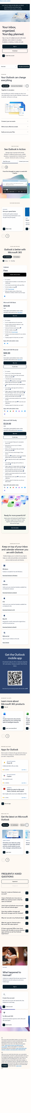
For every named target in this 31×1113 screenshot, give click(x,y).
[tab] (5, 85)
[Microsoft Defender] (25, 411)
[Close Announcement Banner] (27, 5)
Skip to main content (5, 1)
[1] (2, 1037)
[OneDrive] (7, 343)
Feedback (4, 1065)
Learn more (18, 1066)
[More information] (20, 327)
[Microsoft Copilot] (4, 411)
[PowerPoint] (13, 411)
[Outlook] (4, 343)
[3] (2, 1068)
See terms (20, 312)
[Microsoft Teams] (4, 414)
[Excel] (10, 411)
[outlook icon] (4, 296)
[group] (12, 219)
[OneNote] (19, 411)
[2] (2, 1052)
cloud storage (11, 289)
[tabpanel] (14, 112)
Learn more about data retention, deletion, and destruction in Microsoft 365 (13, 1049)
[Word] (7, 411)
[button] (8, 66)
